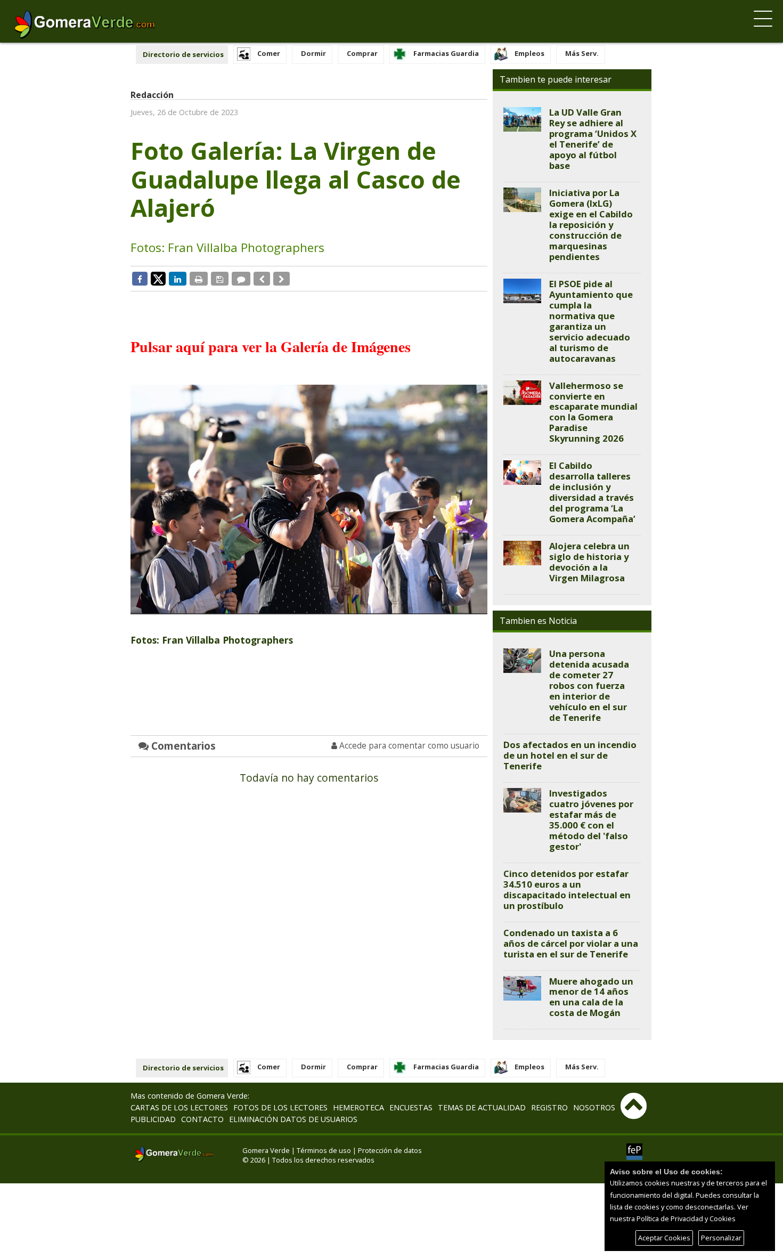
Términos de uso (324, 1150)
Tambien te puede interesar (555, 79)
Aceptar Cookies (664, 1237)
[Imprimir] (199, 279)
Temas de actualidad (482, 1107)
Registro (549, 1107)
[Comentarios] (241, 279)
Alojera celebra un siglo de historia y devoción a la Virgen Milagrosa (589, 562)
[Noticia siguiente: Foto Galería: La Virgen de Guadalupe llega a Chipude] (281, 279)
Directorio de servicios (183, 54)
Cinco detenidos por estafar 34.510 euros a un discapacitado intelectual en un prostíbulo (567, 889)
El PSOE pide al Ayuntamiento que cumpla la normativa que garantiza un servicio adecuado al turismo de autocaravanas (591, 321)
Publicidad (153, 1119)
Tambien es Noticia (538, 621)
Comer (268, 53)
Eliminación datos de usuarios (293, 1119)
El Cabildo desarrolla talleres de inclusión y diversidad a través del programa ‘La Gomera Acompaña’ (592, 492)
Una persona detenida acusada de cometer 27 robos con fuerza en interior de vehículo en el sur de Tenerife (589, 685)
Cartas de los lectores (179, 1107)
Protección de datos (390, 1150)
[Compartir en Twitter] (158, 278)
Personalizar (721, 1237)
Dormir (313, 53)
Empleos (529, 53)
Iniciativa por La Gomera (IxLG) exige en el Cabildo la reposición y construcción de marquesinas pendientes (591, 224)
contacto (202, 1119)
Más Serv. (582, 53)
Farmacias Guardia (446, 53)
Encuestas (411, 1107)
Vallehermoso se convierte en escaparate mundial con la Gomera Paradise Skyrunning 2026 (593, 412)
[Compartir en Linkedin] (177, 279)
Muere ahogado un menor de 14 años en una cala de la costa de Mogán (591, 997)
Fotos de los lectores (280, 1107)
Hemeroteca (358, 1107)
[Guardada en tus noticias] (220, 279)
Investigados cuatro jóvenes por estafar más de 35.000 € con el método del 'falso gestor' (591, 819)
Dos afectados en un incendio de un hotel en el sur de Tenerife (570, 755)
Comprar (362, 53)
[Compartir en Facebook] (140, 279)
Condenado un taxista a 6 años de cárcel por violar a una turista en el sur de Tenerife (570, 943)
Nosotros (594, 1107)
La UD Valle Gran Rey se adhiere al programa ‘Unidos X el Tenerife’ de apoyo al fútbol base (593, 139)
